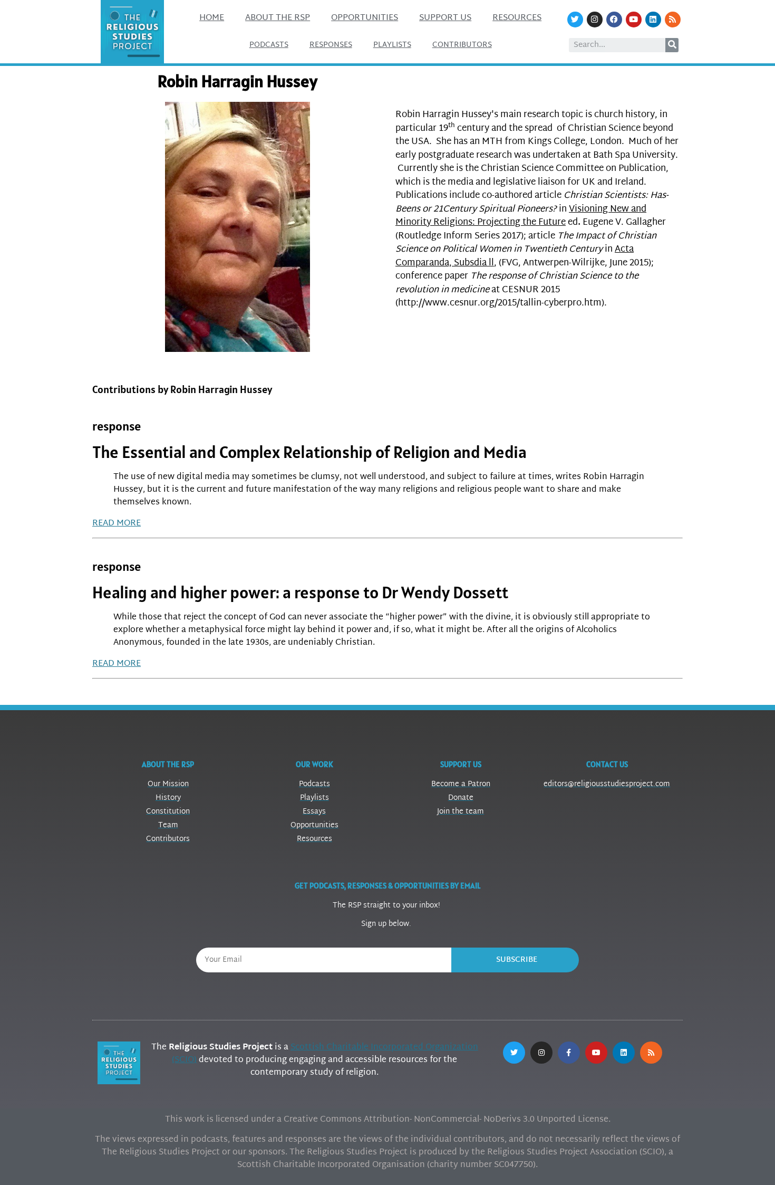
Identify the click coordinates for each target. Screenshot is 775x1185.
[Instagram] (595, 19)
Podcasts (268, 45)
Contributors (462, 45)
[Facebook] (614, 19)
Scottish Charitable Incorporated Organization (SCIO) (325, 1054)
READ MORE (116, 523)
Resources (516, 18)
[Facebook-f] (569, 1052)
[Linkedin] (653, 19)
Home (211, 18)
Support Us (445, 18)
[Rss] (673, 19)
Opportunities (364, 18)
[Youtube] (634, 19)
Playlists (392, 45)
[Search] (672, 45)
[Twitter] (575, 19)
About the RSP (277, 18)
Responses (330, 45)
